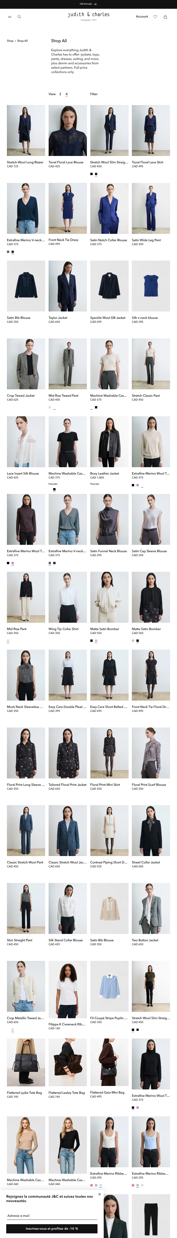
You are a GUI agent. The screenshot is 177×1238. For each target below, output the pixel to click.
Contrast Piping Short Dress (109, 862)
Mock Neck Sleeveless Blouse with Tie (26, 707)
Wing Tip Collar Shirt (63, 629)
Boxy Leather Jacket (104, 473)
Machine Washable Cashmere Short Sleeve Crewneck (109, 396)
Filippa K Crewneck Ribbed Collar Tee (68, 1024)
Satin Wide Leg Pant (146, 240)
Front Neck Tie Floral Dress (151, 707)
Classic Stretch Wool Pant (25, 862)
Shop (10, 41)
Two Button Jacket (145, 940)
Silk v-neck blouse (145, 318)
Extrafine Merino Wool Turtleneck (151, 473)
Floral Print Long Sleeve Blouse (26, 785)
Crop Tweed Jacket (21, 396)
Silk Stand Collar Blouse (66, 940)
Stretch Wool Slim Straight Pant (109, 162)
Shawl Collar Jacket (146, 862)
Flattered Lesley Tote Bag (67, 1093)
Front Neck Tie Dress (63, 240)
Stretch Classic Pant (146, 396)
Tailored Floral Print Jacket (68, 785)
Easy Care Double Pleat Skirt (68, 707)
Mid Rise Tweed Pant (63, 396)
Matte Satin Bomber (104, 629)
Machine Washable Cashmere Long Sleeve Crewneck (26, 1180)
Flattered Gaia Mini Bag (107, 1092)
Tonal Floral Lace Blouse (66, 162)
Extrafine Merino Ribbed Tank (109, 1174)
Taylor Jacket (58, 318)
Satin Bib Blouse (18, 318)
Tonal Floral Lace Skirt (147, 162)
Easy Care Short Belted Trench (109, 707)
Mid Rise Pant (17, 629)
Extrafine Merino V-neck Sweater (26, 240)
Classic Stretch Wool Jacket (68, 862)
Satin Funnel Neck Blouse (108, 551)
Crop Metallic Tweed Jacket (26, 1018)
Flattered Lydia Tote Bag (24, 1093)
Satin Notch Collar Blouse (108, 240)
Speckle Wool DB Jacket (108, 318)
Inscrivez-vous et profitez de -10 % (52, 1228)
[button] (10, 17)
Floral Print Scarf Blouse (149, 785)
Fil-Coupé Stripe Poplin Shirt (109, 1018)
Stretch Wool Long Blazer (25, 162)
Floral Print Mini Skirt (105, 785)
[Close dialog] (99, 1194)
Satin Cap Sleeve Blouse (149, 551)
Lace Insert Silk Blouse (23, 473)
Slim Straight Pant (19, 940)
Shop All (22, 41)
